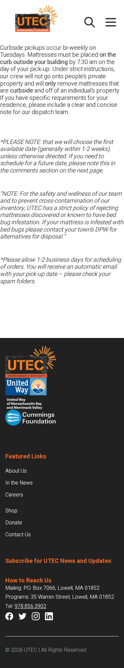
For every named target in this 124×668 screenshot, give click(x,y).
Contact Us (18, 535)
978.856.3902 (30, 606)
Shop (11, 511)
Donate (13, 523)
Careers (14, 495)
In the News (19, 483)
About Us (16, 471)
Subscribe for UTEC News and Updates (58, 561)
